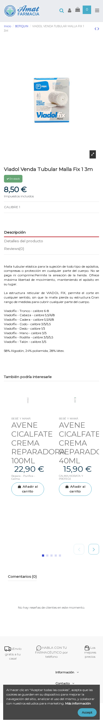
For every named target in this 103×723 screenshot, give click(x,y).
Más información (78, 703)
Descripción (15, 232)
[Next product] (98, 29)
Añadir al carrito (30, 488)
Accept (87, 712)
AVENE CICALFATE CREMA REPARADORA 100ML (38, 443)
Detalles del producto (23, 241)
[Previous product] (96, 29)
